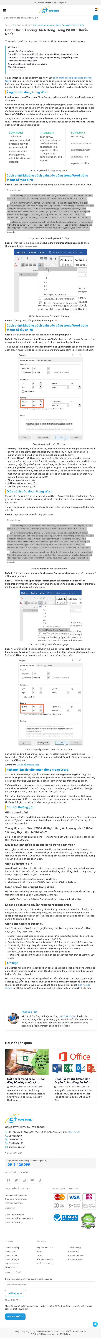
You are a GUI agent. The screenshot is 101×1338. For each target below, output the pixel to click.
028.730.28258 (16, 1143)
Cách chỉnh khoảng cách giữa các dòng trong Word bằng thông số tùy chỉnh (43, 57)
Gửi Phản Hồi (14, 1316)
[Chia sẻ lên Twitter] (83, 997)
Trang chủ (9, 25)
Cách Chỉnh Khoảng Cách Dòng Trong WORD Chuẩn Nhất (58, 25)
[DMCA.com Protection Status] (88, 1221)
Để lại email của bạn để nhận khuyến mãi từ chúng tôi (28, 1279)
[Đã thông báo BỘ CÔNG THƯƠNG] (65, 1221)
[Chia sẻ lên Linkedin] (91, 997)
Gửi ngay (14, 1293)
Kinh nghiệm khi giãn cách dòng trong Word (27, 64)
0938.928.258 (15, 1136)
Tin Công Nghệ (23, 25)
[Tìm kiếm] (95, 17)
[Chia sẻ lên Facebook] (74, 997)
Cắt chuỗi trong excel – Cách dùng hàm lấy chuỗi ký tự (26, 1080)
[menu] (4, 10)
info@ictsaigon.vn (17, 1147)
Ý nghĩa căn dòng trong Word (21, 51)
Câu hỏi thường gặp (17, 67)
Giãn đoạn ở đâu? (18, 70)
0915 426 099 (19, 1164)
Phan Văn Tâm (29, 1012)
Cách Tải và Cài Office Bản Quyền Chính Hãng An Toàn (72, 1080)
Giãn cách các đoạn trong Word (22, 60)
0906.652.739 (15, 1139)
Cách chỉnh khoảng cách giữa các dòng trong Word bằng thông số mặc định (43, 54)
